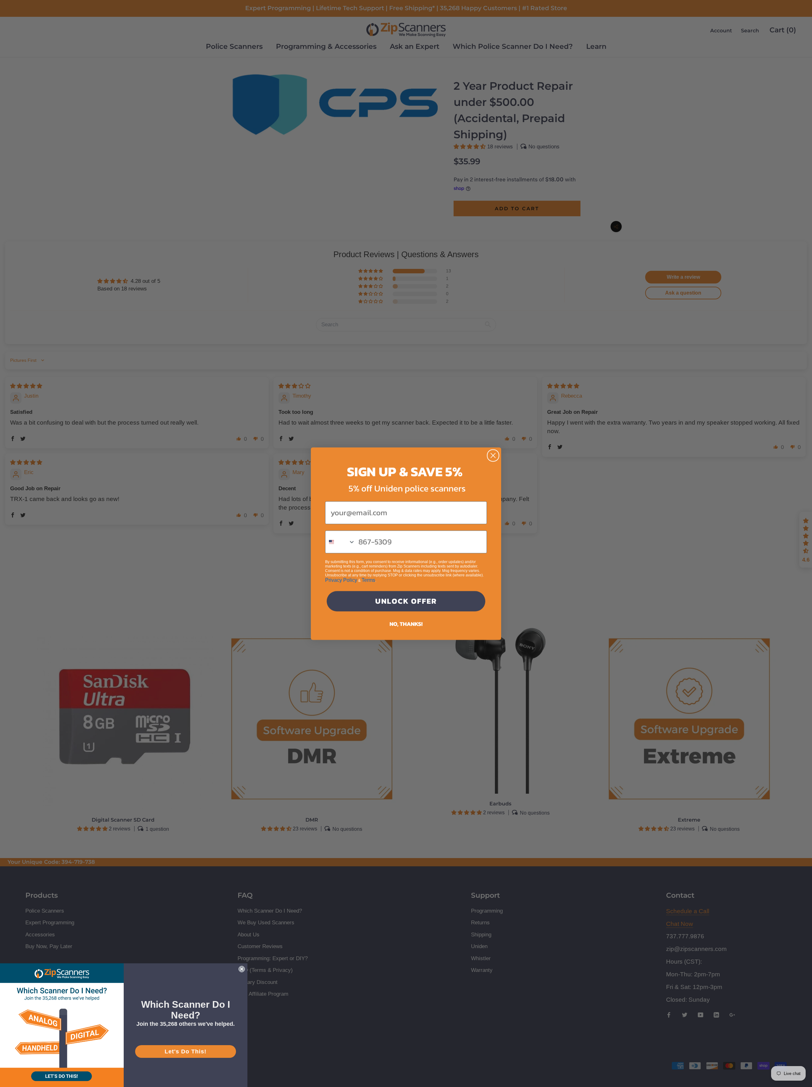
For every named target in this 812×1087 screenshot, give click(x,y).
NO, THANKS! (406, 624)
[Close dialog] (493, 455)
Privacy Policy (341, 580)
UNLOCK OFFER (406, 601)
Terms (368, 580)
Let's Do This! (185, 1051)
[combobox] (340, 542)
